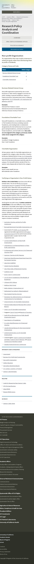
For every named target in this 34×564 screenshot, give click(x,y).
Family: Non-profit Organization (9, 21)
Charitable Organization (9, 79)
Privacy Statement (5, 551)
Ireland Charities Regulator (11, 266)
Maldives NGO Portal (10, 285)
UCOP (3, 17)
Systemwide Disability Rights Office (10, 499)
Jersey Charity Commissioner (12, 274)
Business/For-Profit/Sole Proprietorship (14, 357)
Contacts (2, 546)
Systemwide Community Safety (8, 450)
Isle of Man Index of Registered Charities (15, 269)
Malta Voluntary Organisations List (14, 288)
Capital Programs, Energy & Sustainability (11, 425)
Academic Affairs (11, 17)
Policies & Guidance (17, 45)
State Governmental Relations (8, 489)
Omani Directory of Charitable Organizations (16, 302)
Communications (4, 482)
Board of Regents (5, 540)
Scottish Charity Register (17, 339)
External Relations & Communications (11, 479)
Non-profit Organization (10, 360)
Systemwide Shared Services (8, 455)
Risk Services (3, 432)
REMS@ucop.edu (14, 193)
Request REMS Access (9, 392)
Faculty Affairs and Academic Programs (10, 464)
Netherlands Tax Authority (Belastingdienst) (16, 291)
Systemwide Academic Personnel (9, 474)
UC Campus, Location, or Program (12, 369)
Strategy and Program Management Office (11, 447)
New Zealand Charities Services (13, 294)
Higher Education (8, 363)
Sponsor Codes (15, 20)
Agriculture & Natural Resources (10, 505)
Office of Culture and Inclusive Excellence (11, 445)
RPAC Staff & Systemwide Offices (16, 41)
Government (6, 354)
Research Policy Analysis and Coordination (12, 18)
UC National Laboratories (8, 519)
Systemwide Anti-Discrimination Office (11, 496)
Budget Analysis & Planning (7, 422)
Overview (17, 38)
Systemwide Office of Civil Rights (10, 493)
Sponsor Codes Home (9, 403)
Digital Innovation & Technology (8, 442)
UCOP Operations (5, 457)
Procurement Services (6, 430)
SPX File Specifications (9, 386)
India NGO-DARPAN (10, 263)
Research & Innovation (6, 472)
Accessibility (3, 549)
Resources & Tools (6, 20)
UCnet (2, 542)
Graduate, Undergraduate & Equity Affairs (11, 467)
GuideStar (17, 185)
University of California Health (9, 522)
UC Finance (3, 419)
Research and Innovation (22, 17)
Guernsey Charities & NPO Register (14, 255)
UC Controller (4, 435)
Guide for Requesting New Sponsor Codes (14, 383)
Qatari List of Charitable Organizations (15, 309)
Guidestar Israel (8, 272)
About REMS (6, 389)
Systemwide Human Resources (8, 452)
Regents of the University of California (17, 558)
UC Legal (3, 517)
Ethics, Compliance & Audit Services (11, 508)
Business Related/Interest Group (11, 73)
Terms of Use (3, 554)
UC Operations (4, 439)
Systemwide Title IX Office (7, 501)
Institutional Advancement (7, 486)
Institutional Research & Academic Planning (12, 469)
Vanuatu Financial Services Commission (15, 344)
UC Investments (5, 514)
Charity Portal (14, 312)
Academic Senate (5, 537)
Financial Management (6, 427)
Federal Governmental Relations (9, 484)
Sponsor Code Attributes (10, 371)
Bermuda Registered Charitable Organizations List (18, 227)
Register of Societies (26, 312)
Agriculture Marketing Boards (11, 366)
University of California (7, 535)
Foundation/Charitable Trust (10, 76)
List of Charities (21, 230)
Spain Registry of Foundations (12, 320)
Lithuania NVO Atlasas (10, 282)
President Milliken (5, 511)
